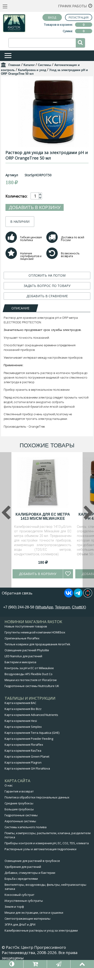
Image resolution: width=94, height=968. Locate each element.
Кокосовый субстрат (19, 895)
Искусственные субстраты (24, 901)
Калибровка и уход (32, 70)
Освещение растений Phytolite (27, 650)
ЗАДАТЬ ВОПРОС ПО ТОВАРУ (47, 285)
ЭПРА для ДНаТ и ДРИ (20, 924)
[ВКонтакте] (68, 596)
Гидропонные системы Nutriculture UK (32, 686)
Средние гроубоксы (19, 803)
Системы (44, 65)
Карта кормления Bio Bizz (23, 709)
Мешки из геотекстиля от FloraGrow (31, 680)
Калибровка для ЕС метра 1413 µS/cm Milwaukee (43, 516)
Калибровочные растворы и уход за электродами (41, 930)
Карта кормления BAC (20, 703)
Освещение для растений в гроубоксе (32, 861)
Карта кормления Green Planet (27, 756)
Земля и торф (14, 907)
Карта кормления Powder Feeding (29, 739)
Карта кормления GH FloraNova (27, 768)
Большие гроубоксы (19, 809)
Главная (14, 65)
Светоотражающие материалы (27, 918)
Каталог (29, 65)
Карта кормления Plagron (23, 762)
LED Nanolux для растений (23, 656)
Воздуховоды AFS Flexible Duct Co (28, 674)
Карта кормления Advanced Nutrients (31, 715)
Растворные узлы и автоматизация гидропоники (40, 849)
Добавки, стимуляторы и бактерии (30, 873)
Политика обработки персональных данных (37, 797)
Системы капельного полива (26, 827)
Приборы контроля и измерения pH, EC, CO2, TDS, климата (47, 843)
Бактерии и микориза (20, 662)
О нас (9, 785)
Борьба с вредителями (21, 879)
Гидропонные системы (21, 815)
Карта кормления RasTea (23, 750)
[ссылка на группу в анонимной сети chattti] (87, 596)
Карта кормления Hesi (21, 721)
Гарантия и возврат (19, 791)
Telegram (62, 607)
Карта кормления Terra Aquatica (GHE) (32, 733)
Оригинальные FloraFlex (22, 638)
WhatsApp (44, 607)
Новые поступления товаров (26, 626)
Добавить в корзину (34, 207)
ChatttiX (78, 607)
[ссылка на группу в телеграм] (78, 596)
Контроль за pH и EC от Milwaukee (29, 668)
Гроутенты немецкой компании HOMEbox (35, 632)
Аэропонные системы (20, 821)
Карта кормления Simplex (23, 727)
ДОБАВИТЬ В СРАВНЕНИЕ (47, 296)
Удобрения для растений (23, 867)
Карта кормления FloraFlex (24, 744)
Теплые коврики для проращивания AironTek (37, 644)
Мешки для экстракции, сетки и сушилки (34, 912)
